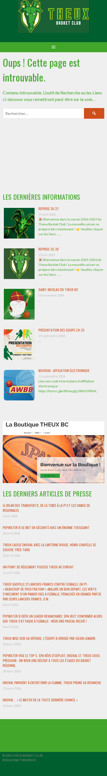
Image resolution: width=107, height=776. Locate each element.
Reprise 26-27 (48, 208)
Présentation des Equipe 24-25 (61, 330)
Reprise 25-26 (48, 249)
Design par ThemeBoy (19, 760)
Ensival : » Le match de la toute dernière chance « (40, 699)
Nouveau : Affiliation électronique (63, 370)
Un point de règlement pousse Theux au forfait (38, 567)
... (60, 234)
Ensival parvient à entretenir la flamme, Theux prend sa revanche (52, 682)
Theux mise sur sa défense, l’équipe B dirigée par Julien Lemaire (49, 638)
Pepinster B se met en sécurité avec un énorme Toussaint (46, 527)
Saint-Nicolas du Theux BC (58, 289)
